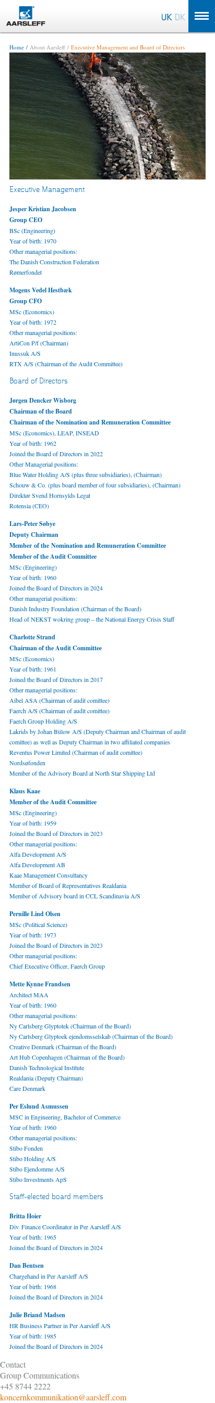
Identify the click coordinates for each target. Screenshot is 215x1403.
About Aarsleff (47, 47)
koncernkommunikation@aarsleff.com (63, 1397)
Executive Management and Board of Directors (128, 47)
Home (16, 47)
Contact (13, 1364)
